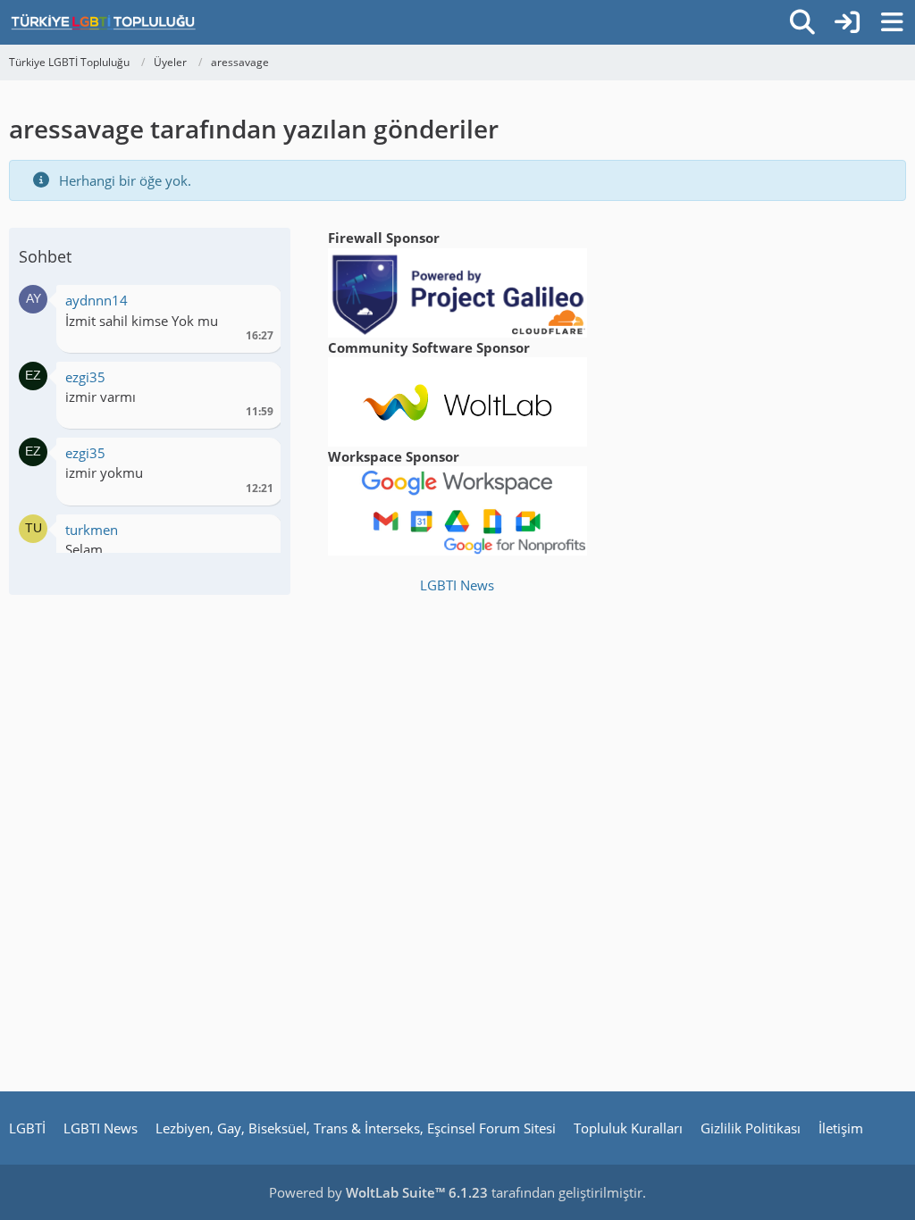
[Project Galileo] (457, 291)
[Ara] (802, 22)
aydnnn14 (96, 300)
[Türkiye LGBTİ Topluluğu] (103, 22)
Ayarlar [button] (253, 305)
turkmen (91, 530)
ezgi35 (85, 377)
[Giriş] (847, 22)
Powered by (378, 1192)
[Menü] (892, 22)
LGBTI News (457, 585)
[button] (33, 297)
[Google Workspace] (457, 509)
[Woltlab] (457, 400)
